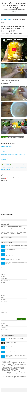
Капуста (3, 364)
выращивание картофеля (19, 367)
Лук (13, 364)
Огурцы (20, 364)
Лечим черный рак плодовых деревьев (14, 346)
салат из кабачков (16, 137)
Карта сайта (3, 323)
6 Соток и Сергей (4, 267)
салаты (22, 137)
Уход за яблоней (4, 312)
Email (2, 202)
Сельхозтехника (4, 301)
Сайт (2, 207)
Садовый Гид (3, 299)
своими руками (5, 377)
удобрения (14, 377)
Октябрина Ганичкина (5, 288)
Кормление (3, 282)
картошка (4, 372)
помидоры (4, 375)
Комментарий (4, 180)
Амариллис (4, 361)
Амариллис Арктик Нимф (11, 342)
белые (3, 367)
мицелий (17, 372)
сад (3, 376)
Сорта (2, 305)
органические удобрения (7, 373)
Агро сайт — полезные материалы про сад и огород (14, 5)
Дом (2, 19)
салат (10, 137)
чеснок (24, 377)
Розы (3, 366)
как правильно (20, 371)
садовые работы (9, 376)
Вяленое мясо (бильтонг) (6, 146)
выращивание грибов (9, 367)
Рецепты (2, 297)
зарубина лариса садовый (13, 369)
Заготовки (3, 276)
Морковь (16, 364)
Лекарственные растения (6, 284)
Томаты (20, 366)
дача (14, 368)
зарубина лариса (5, 369)
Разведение (3, 295)
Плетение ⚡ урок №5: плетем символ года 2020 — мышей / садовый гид (20, 166)
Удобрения (3, 307)
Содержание (3, 303)
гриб (12, 368)
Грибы (9, 361)
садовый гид (18, 376)
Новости (2, 286)
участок (20, 377)
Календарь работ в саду (5, 280)
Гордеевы (3, 274)
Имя (2, 196)
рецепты (24, 375)
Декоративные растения (11, 362)
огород (22, 372)
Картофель (8, 364)
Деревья (23, 362)
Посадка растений (4, 291)
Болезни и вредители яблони (6, 269)
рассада (15, 375)
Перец (25, 364)
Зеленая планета (7, 19)
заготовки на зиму (20, 368)
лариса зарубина (10, 372)
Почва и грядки (4, 293)
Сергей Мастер (11, 366)
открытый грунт (16, 373)
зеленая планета (9, 371)
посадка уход (10, 375)
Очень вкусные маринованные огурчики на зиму (11, 226)
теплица (10, 377)
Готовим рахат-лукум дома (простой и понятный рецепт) (13, 154)
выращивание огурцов (6, 368)
